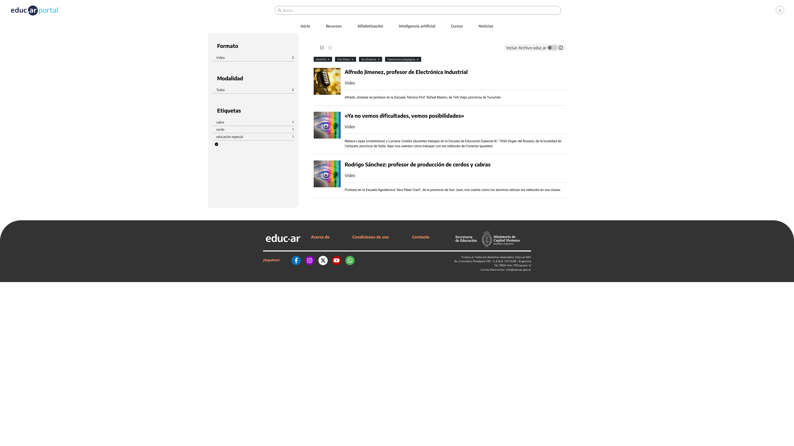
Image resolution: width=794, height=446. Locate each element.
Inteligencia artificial (417, 26)
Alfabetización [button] (370, 26)
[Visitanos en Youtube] (336, 260)
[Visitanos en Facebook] (296, 260)
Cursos (457, 26)
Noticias (486, 26)
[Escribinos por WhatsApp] (350, 260)
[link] (780, 10)
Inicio (305, 26)
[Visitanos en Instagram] (309, 260)
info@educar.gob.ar (518, 269)
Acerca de (320, 236)
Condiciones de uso (370, 236)
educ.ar (469, 257)
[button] (216, 144)
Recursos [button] (334, 26)
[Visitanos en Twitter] (323, 260)
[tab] (322, 47)
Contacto (420, 236)
